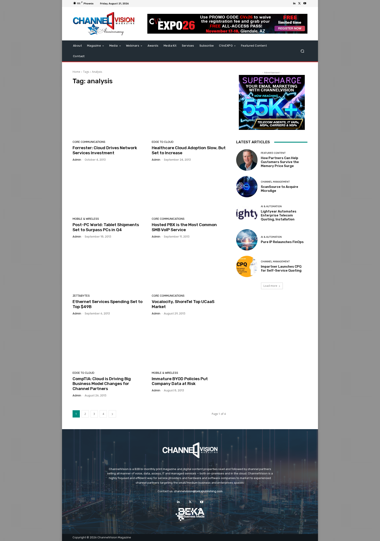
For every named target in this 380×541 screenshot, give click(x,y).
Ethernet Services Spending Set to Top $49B (107, 304)
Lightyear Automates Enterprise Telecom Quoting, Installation (278, 215)
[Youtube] (304, 3)
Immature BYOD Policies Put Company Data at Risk (180, 381)
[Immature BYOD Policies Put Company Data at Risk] (189, 345)
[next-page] (112, 414)
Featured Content (273, 153)
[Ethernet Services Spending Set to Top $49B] (109, 268)
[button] (302, 51)
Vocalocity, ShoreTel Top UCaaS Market (183, 304)
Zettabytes (81, 295)
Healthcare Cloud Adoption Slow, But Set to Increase (189, 150)
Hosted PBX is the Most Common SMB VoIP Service (184, 227)
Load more (270, 286)
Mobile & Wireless (86, 218)
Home (76, 72)
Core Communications (89, 141)
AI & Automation (271, 206)
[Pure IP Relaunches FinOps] (247, 240)
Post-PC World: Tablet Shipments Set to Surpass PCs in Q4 (106, 227)
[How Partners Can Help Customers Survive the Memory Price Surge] (247, 160)
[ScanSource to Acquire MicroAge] (247, 186)
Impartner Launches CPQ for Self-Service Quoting (281, 268)
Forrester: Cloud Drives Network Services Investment (105, 150)
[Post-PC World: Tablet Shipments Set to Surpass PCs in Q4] (109, 191)
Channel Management (275, 182)
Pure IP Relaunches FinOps (282, 242)
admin (77, 159)
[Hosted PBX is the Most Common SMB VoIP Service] (189, 191)
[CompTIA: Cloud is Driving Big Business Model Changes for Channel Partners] (109, 345)
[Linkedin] (294, 3)
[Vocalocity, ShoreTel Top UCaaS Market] (189, 268)
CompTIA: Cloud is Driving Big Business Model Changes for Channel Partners (102, 383)
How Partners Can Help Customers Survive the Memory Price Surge (280, 162)
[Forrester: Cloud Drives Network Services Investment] (109, 114)
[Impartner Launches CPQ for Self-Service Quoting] (247, 266)
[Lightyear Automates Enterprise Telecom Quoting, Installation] (247, 213)
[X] (299, 3)
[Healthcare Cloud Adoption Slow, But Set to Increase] (189, 114)
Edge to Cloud (163, 141)
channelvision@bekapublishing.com (198, 491)
